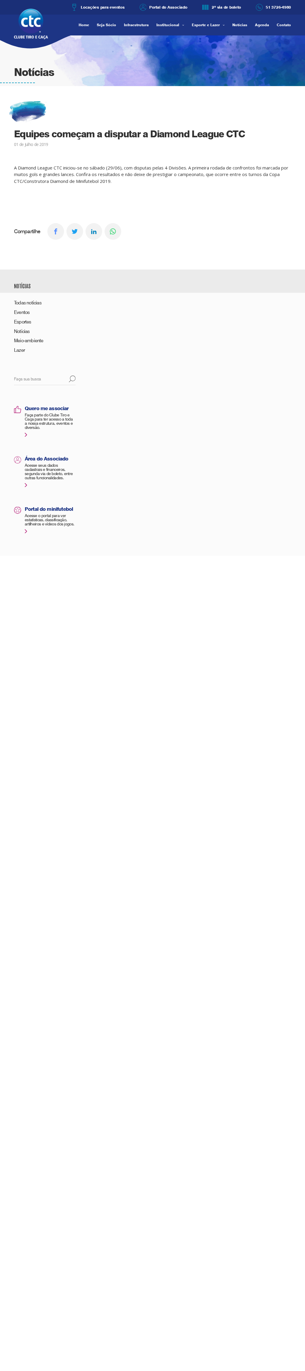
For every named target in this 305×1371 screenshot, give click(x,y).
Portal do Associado (168, 7)
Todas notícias (27, 303)
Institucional (167, 25)
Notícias (239, 25)
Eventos (21, 312)
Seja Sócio (106, 25)
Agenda (262, 25)
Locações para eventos (103, 7)
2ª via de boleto (226, 7)
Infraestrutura (136, 25)
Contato (284, 25)
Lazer (19, 350)
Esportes (22, 322)
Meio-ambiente (28, 340)
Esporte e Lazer (206, 25)
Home (84, 25)
